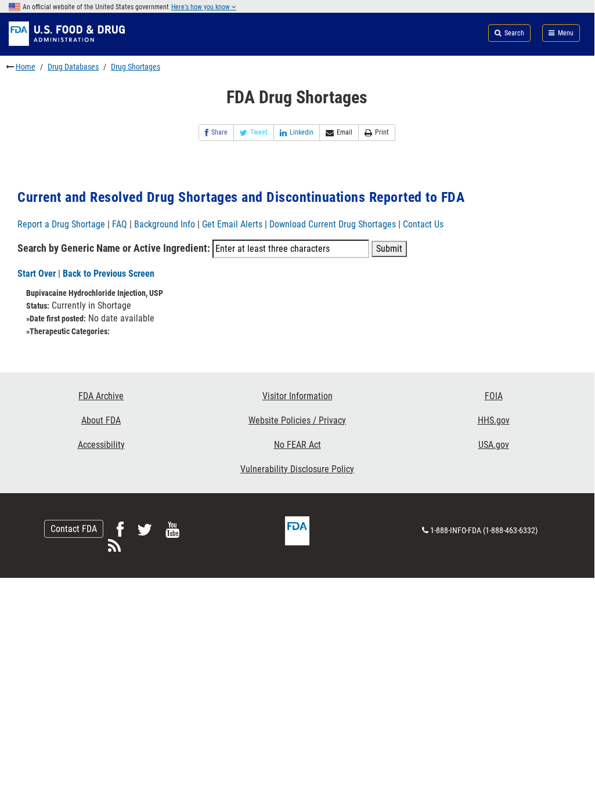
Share (219, 132)
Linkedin (301, 132)
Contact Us (423, 224)
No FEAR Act (297, 444)
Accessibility (101, 444)
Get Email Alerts (232, 224)
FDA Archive (101, 395)
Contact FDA (74, 528)
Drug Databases (73, 66)
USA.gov (493, 444)
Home (25, 66)
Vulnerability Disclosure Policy (297, 469)
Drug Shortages (135, 66)
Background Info (164, 224)
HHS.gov (494, 420)
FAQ (119, 224)
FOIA (494, 395)
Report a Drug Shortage (61, 224)
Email (344, 132)
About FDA (101, 420)
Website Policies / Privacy (297, 420)
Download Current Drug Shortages (333, 224)
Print (382, 132)
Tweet (259, 132)
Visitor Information (297, 395)
